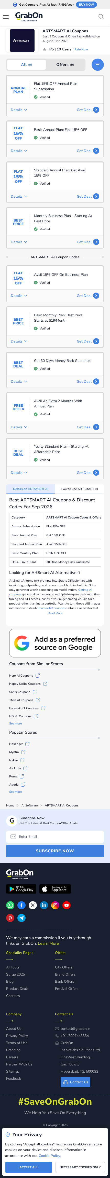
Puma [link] (13, 776)
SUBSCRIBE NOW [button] (55, 851)
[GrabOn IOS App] (55, 889)
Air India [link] (15, 768)
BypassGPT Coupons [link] (24, 708)
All (26, 64)
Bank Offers (64, 981)
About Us (13, 1028)
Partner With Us (19, 1064)
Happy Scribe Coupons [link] (25, 684)
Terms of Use (16, 1042)
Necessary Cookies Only (80, 1167)
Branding (13, 1050)
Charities (13, 995)
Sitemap (12, 1071)
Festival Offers (67, 988)
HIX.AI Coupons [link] (20, 716)
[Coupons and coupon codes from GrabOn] (29, 17)
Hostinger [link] (16, 744)
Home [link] (10, 805)
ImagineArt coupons (52, 608)
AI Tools (12, 967)
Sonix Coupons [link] (19, 692)
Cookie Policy (49, 1155)
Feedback (13, 1078)
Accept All (28, 1167)
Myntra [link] (14, 752)
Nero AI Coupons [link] (21, 676)
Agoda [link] (13, 785)
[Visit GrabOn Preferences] (55, 643)
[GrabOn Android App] (21, 889)
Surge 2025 (15, 974)
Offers (65, 64)
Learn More (48, 943)
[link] (21, 908)
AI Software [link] (29, 805)
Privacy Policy (17, 1035)
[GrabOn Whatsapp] (10, 908)
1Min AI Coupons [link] (21, 700)
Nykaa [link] (13, 760)
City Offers (63, 967)
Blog (10, 981)
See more (15, 723)
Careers (12, 1057)
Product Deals (17, 988)
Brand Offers (65, 974)
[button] (98, 65)
